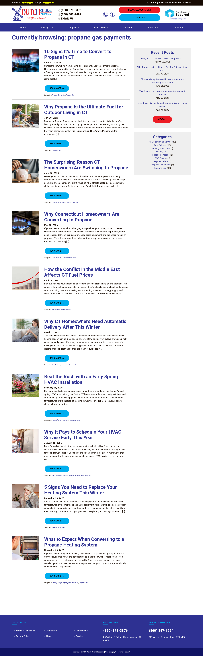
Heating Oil (46, 27)
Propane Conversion (58, 95)
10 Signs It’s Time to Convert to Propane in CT (162, 58)
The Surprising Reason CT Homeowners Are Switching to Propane (86, 164)
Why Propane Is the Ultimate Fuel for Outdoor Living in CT (83, 109)
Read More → (57, 88)
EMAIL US (67, 18)
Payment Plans (66, 309)
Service (126, 27)
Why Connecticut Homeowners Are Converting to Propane (81, 217)
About (49, 636)
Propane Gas (70, 95)
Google (39, 2)
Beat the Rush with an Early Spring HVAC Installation (81, 379)
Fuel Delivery (56, 309)
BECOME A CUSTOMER (139, 10)
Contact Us (51, 630)
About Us (152, 27)
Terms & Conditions (25, 630)
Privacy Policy (22, 636)
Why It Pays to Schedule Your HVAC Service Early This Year (82, 434)
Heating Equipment (58, 202)
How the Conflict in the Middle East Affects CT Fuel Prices (82, 272)
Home (23, 27)
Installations (100, 27)
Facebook (17, 2)
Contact (177, 27)
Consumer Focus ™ (122, 652)
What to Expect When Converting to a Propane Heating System (84, 542)
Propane (73, 27)
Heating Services (74, 420)
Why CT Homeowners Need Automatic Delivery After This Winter (85, 324)
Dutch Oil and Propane (95, 652)
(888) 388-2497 (70, 14)
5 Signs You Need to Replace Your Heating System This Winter (80, 490)
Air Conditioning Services (60, 420)
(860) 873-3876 (70, 10)
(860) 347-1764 (161, 631)
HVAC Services (57, 257)
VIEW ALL (162, 119)
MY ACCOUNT (139, 17)
